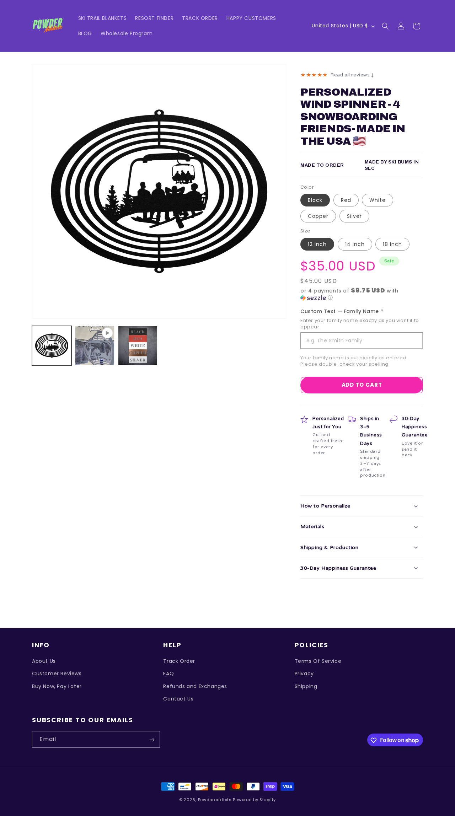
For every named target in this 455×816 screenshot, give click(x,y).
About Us (44, 661)
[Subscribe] (152, 739)
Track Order (179, 661)
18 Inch (392, 244)
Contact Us (178, 698)
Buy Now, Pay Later (57, 686)
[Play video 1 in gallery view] (94, 345)
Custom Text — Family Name (341, 311)
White (377, 200)
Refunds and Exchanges (195, 686)
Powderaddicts (215, 799)
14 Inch (355, 244)
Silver (354, 216)
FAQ (168, 673)
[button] (385, 26)
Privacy (304, 673)
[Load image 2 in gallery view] (137, 345)
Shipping (306, 686)
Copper (318, 216)
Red (346, 200)
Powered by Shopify (254, 799)
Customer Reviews (57, 673)
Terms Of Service (318, 661)
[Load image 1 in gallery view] (51, 345)
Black (315, 200)
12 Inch (317, 244)
